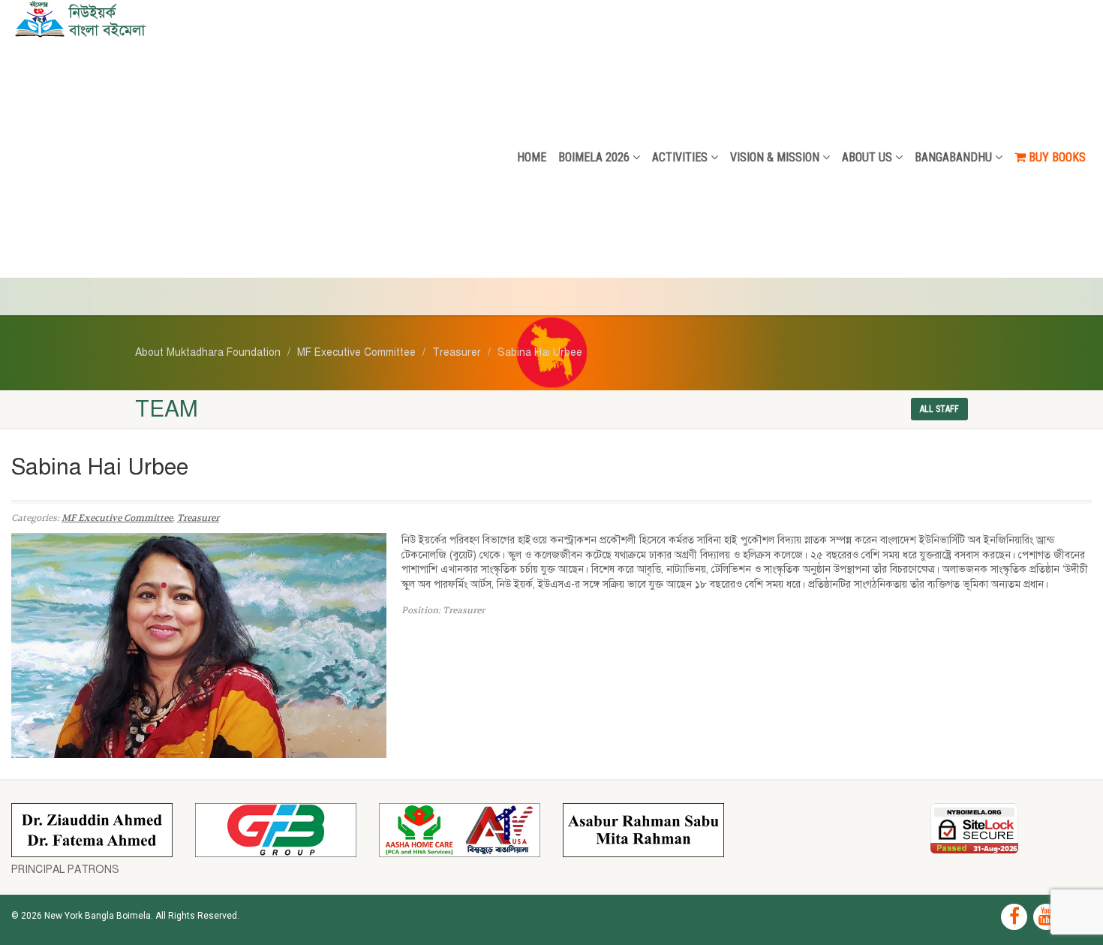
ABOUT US (867, 157)
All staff (939, 409)
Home (531, 157)
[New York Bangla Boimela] (183, 19)
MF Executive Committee (117, 518)
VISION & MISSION (774, 157)
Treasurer (198, 518)
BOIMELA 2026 (594, 157)
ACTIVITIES (680, 157)
